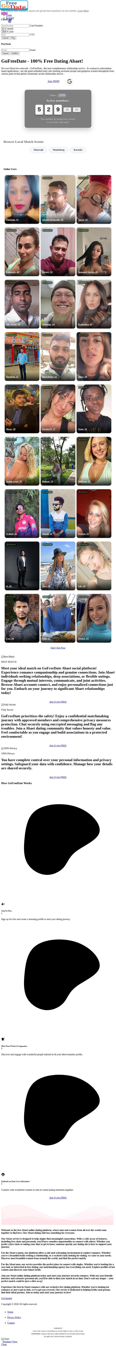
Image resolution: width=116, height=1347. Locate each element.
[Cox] (22, 618)
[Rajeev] (58, 251)
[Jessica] (94, 618)
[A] (22, 566)
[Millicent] (94, 461)
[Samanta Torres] (94, 251)
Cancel (5, 38)
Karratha (78, 150)
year (11, 31)
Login (9, 15)
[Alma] (94, 356)
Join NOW (54, 81)
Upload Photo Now (59, 694)
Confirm (14, 53)
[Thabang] (22, 199)
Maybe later (58, 701)
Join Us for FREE (58, 745)
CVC (32, 34)
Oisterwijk (38, 150)
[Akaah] (58, 513)
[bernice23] (58, 408)
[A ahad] (22, 513)
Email (32, 50)
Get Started (6, 1298)
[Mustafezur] (58, 356)
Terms (10, 1312)
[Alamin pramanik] (58, 199)
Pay (13, 38)
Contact (11, 1323)
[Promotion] (94, 304)
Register (10, 18)
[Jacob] (94, 199)
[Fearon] (94, 513)
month (10, 28)
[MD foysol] (22, 304)
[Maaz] (22, 408)
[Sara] (58, 566)
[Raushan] (22, 356)
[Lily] (94, 566)
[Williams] (58, 304)
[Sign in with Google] (69, 81)
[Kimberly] (22, 251)
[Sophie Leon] (22, 461)
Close (14, 1341)
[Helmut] (58, 461)
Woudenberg (58, 150)
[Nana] (94, 408)
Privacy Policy (14, 1317)
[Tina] (58, 618)
